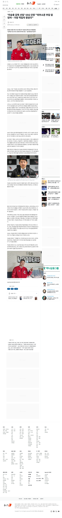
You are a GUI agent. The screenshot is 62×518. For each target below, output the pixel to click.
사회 (12, 427)
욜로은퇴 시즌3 (49, 282)
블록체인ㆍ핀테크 (14, 463)
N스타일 (12, 483)
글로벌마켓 (38, 476)
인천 (37, 433)
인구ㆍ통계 (22, 433)
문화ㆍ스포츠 (5, 459)
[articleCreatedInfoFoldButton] (19, 24)
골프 (20, 483)
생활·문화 (5, 472)
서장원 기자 (11, 22)
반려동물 (4, 489)
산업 (20, 451)
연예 (43, 111)
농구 (20, 482)
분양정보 (29, 456)
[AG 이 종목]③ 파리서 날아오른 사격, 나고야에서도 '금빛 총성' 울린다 (28, 297)
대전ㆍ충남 (38, 438)
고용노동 (21, 435)
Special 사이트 (48, 472)
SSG (12, 288)
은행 (12, 456)
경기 (37, 432)
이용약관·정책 (35, 498)
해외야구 (21, 476)
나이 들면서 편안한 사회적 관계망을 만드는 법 (52, 291)
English (39, 4)
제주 (37, 447)
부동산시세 (30, 457)
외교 (45, 427)
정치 (4, 427)
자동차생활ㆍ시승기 (6, 491)
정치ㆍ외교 (5, 453)
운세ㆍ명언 (5, 486)
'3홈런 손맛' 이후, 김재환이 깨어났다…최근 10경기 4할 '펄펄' (20, 349)
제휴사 (37, 472)
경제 (20, 427)
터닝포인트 (47, 480)
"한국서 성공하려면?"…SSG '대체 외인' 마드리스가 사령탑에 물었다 (22, 346)
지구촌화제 (30, 444)
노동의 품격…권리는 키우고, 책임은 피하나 (52, 298)
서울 (37, 430)
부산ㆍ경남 (38, 444)
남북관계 (4, 460)
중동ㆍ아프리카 (31, 435)
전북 (37, 439)
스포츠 (8, 11)
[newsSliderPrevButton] (55, 45)
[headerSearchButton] (7, 2)
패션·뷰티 (21, 463)
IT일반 (37, 457)
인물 (12, 439)
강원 (37, 435)
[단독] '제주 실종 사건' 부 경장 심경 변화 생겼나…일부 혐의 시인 (50, 71)
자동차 (21, 457)
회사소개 (20, 498)
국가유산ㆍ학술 (5, 479)
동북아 (29, 429)
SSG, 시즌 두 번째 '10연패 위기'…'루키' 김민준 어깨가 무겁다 (20, 348)
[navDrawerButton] (3, 2)
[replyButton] (4, 20)
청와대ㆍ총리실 (5, 429)
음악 (12, 479)
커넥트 (56, 1)
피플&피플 (30, 442)
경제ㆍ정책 (22, 429)
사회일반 (12, 442)
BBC (37, 474)
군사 (3, 454)
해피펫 (22, 4)
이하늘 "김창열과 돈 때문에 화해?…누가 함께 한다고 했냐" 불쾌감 (54, 199)
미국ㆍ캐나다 (30, 430)
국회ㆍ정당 (5, 430)
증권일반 (12, 459)
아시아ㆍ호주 (30, 432)
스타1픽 (46, 477)
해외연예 (12, 480)
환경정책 (21, 438)
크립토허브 (18, 4)
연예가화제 (13, 474)
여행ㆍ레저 (5, 485)
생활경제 (21, 462)
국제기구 (29, 441)
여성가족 (12, 441)
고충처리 (41, 498)
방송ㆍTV (13, 476)
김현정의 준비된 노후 (50, 289)
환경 (12, 436)
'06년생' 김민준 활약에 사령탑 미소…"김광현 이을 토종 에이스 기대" (22, 344)
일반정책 (29, 454)
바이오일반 (47, 457)
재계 (20, 454)
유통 (20, 460)
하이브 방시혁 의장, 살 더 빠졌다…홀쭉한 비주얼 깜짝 (50, 60)
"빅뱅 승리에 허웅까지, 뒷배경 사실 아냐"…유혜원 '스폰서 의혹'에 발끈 (54, 193)
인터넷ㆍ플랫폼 (39, 453)
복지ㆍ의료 (47, 453)
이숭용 (16, 288)
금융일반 (12, 453)
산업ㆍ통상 (22, 432)
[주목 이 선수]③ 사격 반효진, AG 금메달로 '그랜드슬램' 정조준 (12, 297)
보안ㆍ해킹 (38, 459)
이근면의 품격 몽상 (50, 296)
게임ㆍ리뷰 (38, 460)
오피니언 (44, 273)
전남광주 (37, 441)
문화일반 (4, 480)
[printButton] (4, 27)
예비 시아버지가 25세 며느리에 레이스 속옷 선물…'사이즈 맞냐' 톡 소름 (54, 182)
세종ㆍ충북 (38, 436)
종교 (3, 477)
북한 (4, 451)
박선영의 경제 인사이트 (51, 275)
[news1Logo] (8, 505)
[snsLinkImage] (51, 511)
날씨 (12, 438)
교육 (12, 432)
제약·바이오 (47, 454)
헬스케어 (46, 456)
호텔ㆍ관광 (22, 466)
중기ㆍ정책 (22, 459)
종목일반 (21, 485)
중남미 (29, 436)
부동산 (29, 451)
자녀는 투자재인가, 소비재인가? (52, 285)
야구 (9, 288)
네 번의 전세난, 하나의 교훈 (53, 277)
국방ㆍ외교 (47, 429)
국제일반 (29, 445)
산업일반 (21, 453)
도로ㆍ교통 (5, 488)
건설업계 (29, 459)
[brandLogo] (31, 3)
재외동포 (46, 432)
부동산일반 (30, 453)
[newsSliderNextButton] (58, 45)
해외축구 (21, 479)
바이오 (46, 451)
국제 (29, 427)
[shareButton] (4, 16)
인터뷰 (12, 482)
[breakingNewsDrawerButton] (5, 2)
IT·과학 (38, 451)
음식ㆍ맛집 (5, 492)
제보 (58, 1)
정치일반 (4, 433)
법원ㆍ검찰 (13, 430)
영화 (12, 477)
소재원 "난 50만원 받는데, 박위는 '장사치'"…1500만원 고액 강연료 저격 (54, 205)
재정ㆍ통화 (22, 430)
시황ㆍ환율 (13, 460)
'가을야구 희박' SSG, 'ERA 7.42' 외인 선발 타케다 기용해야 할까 (21, 342)
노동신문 (43, 4)
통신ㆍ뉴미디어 (39, 454)
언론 (3, 482)
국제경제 (29, 438)
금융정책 (12, 454)
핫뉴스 (43, 179)
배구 (20, 480)
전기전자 (21, 456)
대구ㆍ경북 (38, 442)
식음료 (21, 465)
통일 (45, 430)
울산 (37, 445)
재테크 (12, 462)
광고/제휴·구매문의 (27, 498)
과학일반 (37, 462)
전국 (37, 427)
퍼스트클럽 (47, 483)
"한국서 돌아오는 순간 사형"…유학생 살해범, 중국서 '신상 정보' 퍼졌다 (54, 188)
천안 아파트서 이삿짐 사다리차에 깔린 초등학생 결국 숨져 (50, 66)
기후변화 (29, 439)
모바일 (37, 456)
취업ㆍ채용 (22, 468)
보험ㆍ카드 (13, 457)
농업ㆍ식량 (22, 436)
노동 (12, 435)
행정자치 (37, 429)
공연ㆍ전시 (5, 474)
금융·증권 (13, 451)
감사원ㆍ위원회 (5, 432)
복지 (12, 433)
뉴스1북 (46, 482)
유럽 (29, 433)
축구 (20, 477)
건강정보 (4, 483)
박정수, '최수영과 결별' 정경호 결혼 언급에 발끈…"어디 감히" (50, 49)
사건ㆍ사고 (13, 429)
